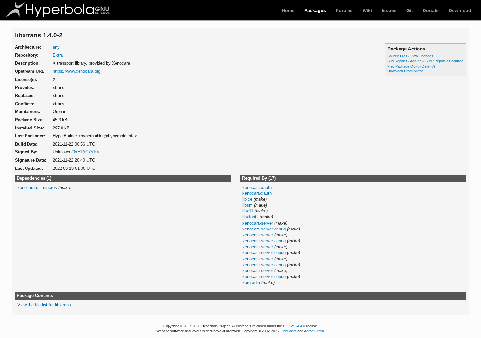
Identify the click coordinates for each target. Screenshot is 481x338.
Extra (58, 55)
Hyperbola (58, 10)
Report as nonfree (449, 61)
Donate (431, 10)
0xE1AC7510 (85, 151)
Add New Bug (421, 61)
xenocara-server (257, 223)
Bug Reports (397, 61)
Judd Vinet (288, 331)
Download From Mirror (405, 71)
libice (247, 199)
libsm (247, 205)
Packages (315, 10)
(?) (432, 66)
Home (288, 10)
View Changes (421, 56)
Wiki (367, 10)
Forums (344, 10)
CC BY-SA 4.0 (294, 326)
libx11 (247, 211)
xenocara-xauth (257, 187)
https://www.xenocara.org (76, 71)
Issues (389, 10)
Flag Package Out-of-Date (408, 66)
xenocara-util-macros (37, 187)
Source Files (397, 56)
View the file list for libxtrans (44, 304)
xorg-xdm (251, 282)
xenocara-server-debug (264, 229)
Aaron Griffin (314, 331)
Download (460, 10)
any (56, 47)
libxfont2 (250, 216)
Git (409, 10)
